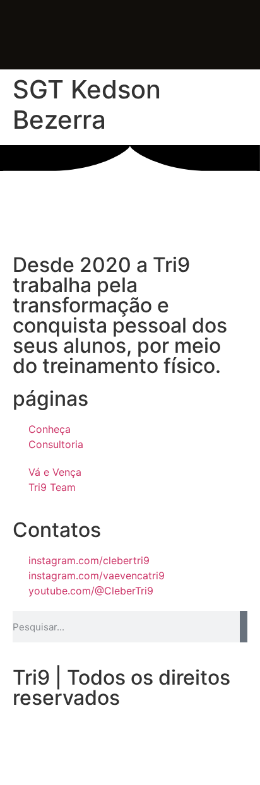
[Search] (243, 626)
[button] (97, 36)
